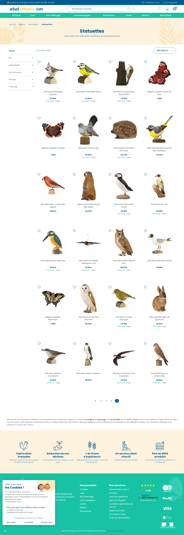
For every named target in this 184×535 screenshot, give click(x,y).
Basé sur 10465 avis (148, 500)
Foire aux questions (118, 496)
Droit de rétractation (119, 517)
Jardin (83, 503)
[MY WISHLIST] (159, 8)
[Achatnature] (26, 9)
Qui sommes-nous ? (119, 489)
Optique (84, 489)
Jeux (82, 493)
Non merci (11, 522)
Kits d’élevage (87, 496)
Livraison (113, 493)
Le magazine (171, 2)
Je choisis (28, 522)
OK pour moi (46, 522)
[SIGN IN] (167, 8)
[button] (5, 531)
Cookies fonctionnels (15, 510)
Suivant (117, 401)
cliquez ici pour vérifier (115, 531)
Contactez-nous (151, 2)
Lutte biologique (87, 500)
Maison (83, 507)
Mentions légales (117, 500)
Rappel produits (117, 510)
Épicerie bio (85, 511)
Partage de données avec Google (20, 512)
